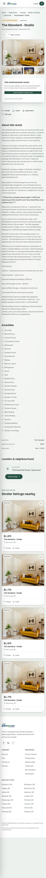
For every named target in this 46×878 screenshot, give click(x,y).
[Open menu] (4, 3)
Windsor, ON (28, 812)
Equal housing (30, 762)
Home (4, 12)
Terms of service (31, 754)
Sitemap (5, 766)
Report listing (15, 35)
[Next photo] (41, 53)
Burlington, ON (29, 784)
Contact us (6, 762)
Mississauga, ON (7, 800)
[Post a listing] (41, 4)
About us (5, 754)
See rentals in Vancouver (23, 92)
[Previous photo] (5, 53)
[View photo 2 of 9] (18, 70)
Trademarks (29, 766)
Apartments (13, 12)
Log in (35, 4)
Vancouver (7, 15)
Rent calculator (30, 770)
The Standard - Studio (13, 539)
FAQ (3, 758)
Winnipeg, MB (6, 812)
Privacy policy (30, 758)
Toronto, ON (28, 804)
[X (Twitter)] (13, 743)
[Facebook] (4, 743)
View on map (12, 477)
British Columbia (34, 12)
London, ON (28, 796)
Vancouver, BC (7, 808)
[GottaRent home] (11, 3)
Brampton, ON (7, 784)
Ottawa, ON (6, 804)
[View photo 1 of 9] (7, 70)
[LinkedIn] (8, 743)
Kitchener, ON (6, 796)
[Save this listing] (4, 35)
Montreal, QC (29, 800)
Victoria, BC (28, 808)
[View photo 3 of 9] (29, 70)
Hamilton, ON (29, 792)
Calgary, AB (6, 788)
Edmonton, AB (29, 788)
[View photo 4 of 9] (40, 70)
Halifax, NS (5, 792)
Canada (23, 12)
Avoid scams (29, 774)
